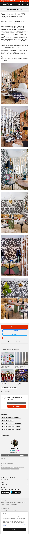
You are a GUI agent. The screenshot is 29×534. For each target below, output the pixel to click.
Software (4, 484)
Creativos (19, 502)
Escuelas (23, 502)
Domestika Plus (13, 504)
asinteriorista (15, 349)
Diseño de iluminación (19, 467)
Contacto (8, 510)
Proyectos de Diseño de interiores (11, 426)
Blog (16, 510)
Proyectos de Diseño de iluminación (11, 423)
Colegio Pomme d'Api (5, 366)
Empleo (11, 502)
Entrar (26, 4)
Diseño (12, 467)
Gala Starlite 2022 (5, 383)
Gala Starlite (18, 383)
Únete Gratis (16, 406)
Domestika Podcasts (5, 504)
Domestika (3, 510)
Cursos (2, 502)
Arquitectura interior (6, 467)
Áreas (3, 482)
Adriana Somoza (12, 16)
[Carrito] (22, 4)
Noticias (12, 510)
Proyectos (7, 502)
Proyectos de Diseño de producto (11, 429)
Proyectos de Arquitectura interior (11, 417)
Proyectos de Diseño (7, 420)
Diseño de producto (15, 468)
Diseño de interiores (5, 468)
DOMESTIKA (7, 4)
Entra (16, 403)
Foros (15, 502)
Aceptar (14, 529)
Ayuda (19, 510)
